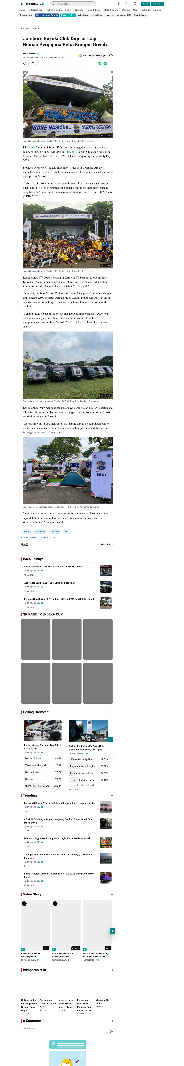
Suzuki (31, 147)
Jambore (72, 152)
